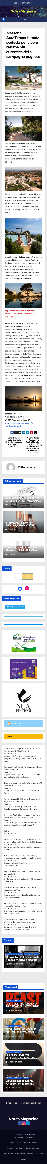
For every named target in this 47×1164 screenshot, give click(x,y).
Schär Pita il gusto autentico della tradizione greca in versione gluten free (15, 442)
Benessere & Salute (33, 1148)
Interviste (28, 954)
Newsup (21, 1137)
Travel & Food (20, 1153)
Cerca (7, 568)
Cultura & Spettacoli (14, 954)
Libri (36, 1153)
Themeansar (29, 1137)
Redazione (28, 467)
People (34, 1142)
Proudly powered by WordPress (23, 1134)
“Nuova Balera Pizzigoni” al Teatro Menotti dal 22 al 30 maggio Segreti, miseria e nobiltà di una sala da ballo (32, 445)
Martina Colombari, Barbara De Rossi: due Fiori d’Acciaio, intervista (23, 959)
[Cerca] (27, 576)
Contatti (23, 1159)
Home (12, 1142)
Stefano (11, 505)
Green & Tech (8, 1153)
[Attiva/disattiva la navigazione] (25, 19)
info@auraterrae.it (13, 426)
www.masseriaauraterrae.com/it (19, 423)
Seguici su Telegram (17, 607)
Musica (26, 1077)
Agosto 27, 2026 (15, 1010)
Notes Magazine (23, 11)
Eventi (42, 1153)
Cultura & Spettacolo (23, 1142)
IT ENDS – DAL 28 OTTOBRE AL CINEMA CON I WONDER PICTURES (23, 1057)
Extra (6, 831)
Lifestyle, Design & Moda (15, 1148)
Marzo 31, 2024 (14, 964)
